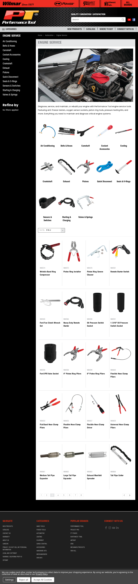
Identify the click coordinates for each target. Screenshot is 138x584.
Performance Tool (77, 526)
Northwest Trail (76, 537)
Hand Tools (41, 526)
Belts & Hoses (9, 46)
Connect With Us (125, 29)
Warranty (6, 537)
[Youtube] (129, 19)
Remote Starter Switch (120, 272)
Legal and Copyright (10, 553)
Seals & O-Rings (10, 81)
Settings (9, 579)
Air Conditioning (10, 41)
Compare (49, 264)
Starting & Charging (11, 90)
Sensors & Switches (11, 86)
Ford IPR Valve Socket (49, 374)
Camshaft (7, 50)
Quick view (50, 259)
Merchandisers (42, 554)
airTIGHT (73, 540)
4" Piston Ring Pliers (72, 374)
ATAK (71, 544)
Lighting (39, 537)
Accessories (41, 547)
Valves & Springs (10, 95)
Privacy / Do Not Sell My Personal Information (15, 549)
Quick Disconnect (10, 77)
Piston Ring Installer (72, 272)
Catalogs (90, 29)
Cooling (6, 59)
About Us (6, 540)
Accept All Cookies (43, 579)
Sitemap (5, 560)
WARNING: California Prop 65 (12, 557)
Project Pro (74, 530)
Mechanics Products (77, 547)
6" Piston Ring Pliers (96, 374)
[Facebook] (133, 19)
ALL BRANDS (128, 3)
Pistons (6, 72)
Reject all (23, 579)
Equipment (40, 540)
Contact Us (7, 533)
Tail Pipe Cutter (117, 476)
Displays (39, 558)
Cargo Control (42, 544)
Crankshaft (7, 64)
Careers (5, 544)
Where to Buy (106, 29)
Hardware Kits (42, 551)
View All (73, 551)
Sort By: (42, 230)
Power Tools (41, 530)
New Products (74, 29)
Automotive (41, 533)
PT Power (73, 533)
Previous (134, 575)
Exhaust (6, 68)
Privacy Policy (41, 574)
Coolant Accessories (11, 55)
